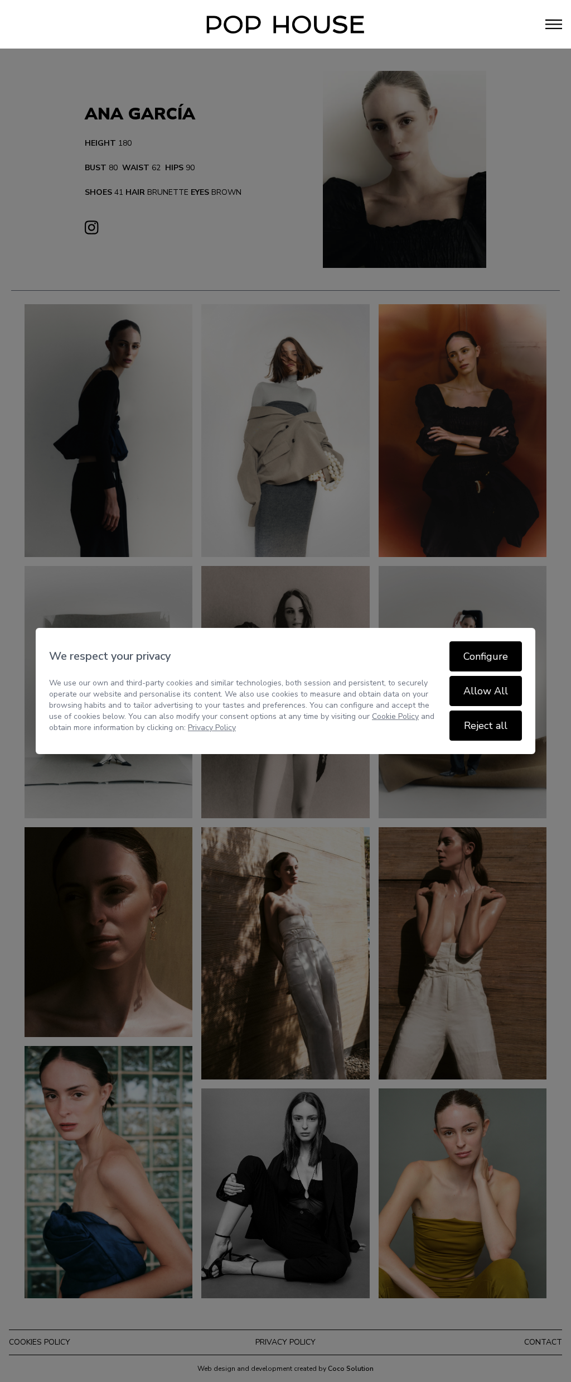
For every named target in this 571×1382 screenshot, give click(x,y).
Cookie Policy (395, 716)
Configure (485, 656)
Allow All (485, 691)
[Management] (285, 24)
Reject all (485, 725)
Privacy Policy (212, 727)
